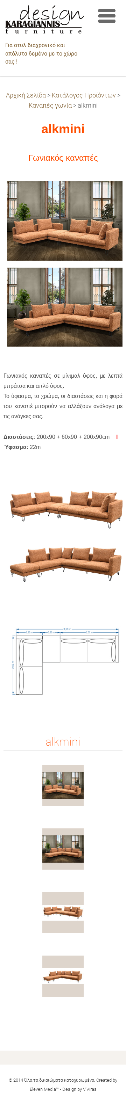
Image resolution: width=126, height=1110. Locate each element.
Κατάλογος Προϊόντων (84, 95)
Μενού (106, 15)
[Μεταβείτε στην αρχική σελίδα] (44, 21)
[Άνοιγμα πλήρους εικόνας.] (63, 785)
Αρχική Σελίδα (26, 95)
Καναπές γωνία (50, 105)
